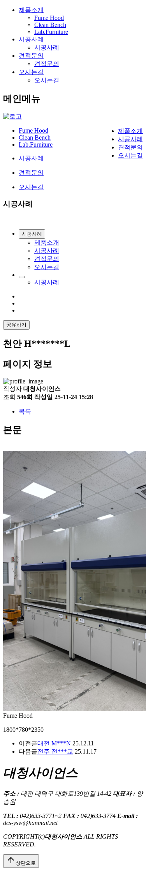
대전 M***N (54, 743)
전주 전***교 (55, 751)
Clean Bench (50, 24)
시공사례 (31, 39)
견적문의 (31, 55)
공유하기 (16, 325)
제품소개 (31, 10)
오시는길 (31, 72)
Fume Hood (49, 17)
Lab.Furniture (51, 31)
